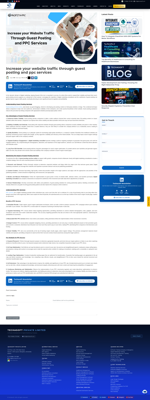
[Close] (116, 177)
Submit (93, 218)
